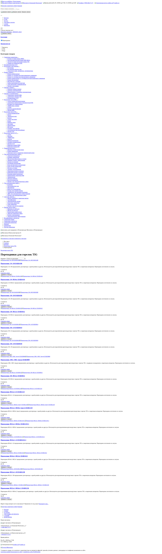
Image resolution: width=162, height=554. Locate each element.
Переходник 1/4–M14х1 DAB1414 (13, 279)
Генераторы (7, 225)
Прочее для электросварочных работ (18, 181)
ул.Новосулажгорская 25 (14, 3)
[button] (2, 29)
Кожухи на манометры (14, 189)
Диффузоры (10, 137)
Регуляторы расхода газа (14, 69)
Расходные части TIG (10, 112)
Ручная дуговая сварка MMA (15, 58)
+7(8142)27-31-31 (6, 534)
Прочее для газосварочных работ (16, 195)
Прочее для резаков (13, 86)
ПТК (3, 49)
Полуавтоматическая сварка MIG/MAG (18, 60)
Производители (5, 44)
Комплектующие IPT (13, 146)
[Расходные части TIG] (17, 112)
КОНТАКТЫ (8, 517)
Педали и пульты (12, 168)
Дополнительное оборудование (16, 216)
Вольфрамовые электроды (11, 218)
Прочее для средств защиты (15, 206)
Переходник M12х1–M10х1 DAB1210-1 (15, 424)
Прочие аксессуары (9, 207)
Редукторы (10, 68)
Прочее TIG (10, 131)
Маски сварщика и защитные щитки (17, 198)
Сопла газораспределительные (16, 101)
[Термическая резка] (15, 148)
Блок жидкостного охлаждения (16, 165)
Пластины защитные (13, 203)
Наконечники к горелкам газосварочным (19, 92)
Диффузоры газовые (13, 105)
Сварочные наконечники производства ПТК (20, 102)
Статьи (6, 24)
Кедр (3, 50)
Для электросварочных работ (12, 154)
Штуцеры (10, 127)
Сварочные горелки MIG (14, 95)
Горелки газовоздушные (14, 89)
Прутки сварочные (9, 227)
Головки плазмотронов (14, 142)
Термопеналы (11, 177)
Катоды (9, 139)
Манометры (10, 187)
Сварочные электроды (10, 221)
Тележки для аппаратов (14, 169)
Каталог (6, 18)
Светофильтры (11, 200)
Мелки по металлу (12, 210)
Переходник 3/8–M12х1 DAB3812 (13, 376)
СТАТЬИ (6, 515)
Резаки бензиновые (13, 80)
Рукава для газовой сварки (15, 190)
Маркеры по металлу (13, 209)
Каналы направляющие (14, 108)
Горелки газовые (9, 87)
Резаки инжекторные (13, 74)
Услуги (6, 21)
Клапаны (10, 184)
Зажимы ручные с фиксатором (16, 160)
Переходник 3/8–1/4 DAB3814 (11, 328)
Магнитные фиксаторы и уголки (16, 159)
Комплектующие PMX (13, 145)
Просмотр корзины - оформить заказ (11, 32)
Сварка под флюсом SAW (14, 63)
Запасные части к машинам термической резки (20, 152)
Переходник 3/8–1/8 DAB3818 (11, 344)
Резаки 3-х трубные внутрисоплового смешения (21, 77)
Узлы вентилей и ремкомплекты (16, 84)
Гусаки (9, 107)
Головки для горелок (13, 128)
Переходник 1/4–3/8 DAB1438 (11, 263)
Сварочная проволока (10, 222)
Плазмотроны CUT (12, 98)
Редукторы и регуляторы (11, 66)
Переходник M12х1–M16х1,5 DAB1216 (15, 488)
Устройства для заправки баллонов (17, 192)
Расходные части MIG (10, 99)
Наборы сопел (11, 122)
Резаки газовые (8, 72)
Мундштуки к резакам (13, 81)
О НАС (6, 511)
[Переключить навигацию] (1, 15)
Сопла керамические (13, 113)
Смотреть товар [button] (5, 273)
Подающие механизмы (14, 163)
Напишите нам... (43, 504)
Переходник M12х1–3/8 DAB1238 (13, 472)
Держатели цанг (12, 116)
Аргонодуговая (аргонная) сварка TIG (18, 61)
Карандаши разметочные (14, 212)
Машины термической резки (15, 149)
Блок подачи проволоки (14, 166)
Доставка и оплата (9, 22)
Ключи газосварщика (13, 215)
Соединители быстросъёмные (16, 130)
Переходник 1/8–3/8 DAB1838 (11, 295)
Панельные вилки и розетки (15, 171)
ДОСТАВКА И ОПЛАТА (11, 514)
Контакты (7, 25)
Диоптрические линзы (13, 201)
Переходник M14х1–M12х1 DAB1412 (14, 456)
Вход (10, 1)
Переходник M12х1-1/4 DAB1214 (13, 392)
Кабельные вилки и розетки (15, 172)
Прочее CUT (11, 143)
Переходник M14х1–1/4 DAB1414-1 (13, 440)
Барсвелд (5, 47)
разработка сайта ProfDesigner (31, 552)
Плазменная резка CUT (10, 64)
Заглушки (10, 124)
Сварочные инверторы (10, 57)
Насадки (9, 136)
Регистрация (17, 1)
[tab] (81, 37)
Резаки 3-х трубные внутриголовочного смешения (22, 75)
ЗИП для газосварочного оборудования (18, 193)
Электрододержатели (13, 156)
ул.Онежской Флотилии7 (35, 3)
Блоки (9, 121)
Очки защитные (12, 204)
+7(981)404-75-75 (88, 3)
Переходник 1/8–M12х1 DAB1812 (13, 312)
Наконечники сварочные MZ (15, 175)
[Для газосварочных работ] (19, 183)
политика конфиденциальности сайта (11, 552)
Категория (4, 37)
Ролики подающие (12, 162)
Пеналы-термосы (12, 178)
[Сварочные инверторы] (18, 57)
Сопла (9, 134)
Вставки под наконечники (15, 104)
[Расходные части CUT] (17, 133)
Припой (6, 224)
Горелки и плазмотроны (11, 93)
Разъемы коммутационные (15, 174)
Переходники (6, 40)
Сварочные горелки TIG (14, 96)
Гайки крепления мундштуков (16, 83)
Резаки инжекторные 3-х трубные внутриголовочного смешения (26, 78)
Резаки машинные (12, 151)
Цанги (9, 115)
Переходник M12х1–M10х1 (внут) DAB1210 (16, 408)
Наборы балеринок (12, 140)
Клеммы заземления (13, 157)
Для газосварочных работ (11, 183)
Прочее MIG (11, 110)
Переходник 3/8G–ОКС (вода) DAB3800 (15, 360)
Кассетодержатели (12, 180)
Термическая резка (9, 148)
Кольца (9, 118)
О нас (5, 19)
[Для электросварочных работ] (21, 154)
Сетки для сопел (12, 119)
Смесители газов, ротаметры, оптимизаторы (20, 71)
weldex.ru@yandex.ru (113, 3)
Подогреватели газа (13, 186)
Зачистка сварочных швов (14, 213)
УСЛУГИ (7, 512)
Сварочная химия (9, 219)
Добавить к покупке (6, 274)
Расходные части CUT (10, 133)
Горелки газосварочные (14, 90)
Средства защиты (9, 196)
